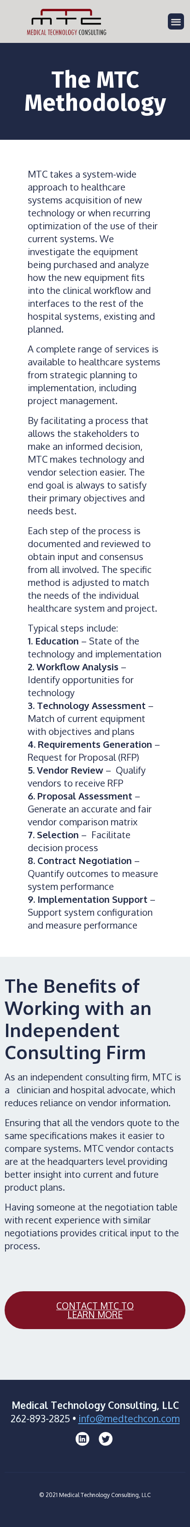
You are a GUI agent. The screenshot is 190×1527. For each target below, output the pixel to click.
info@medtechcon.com (129, 1418)
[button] (175, 21)
